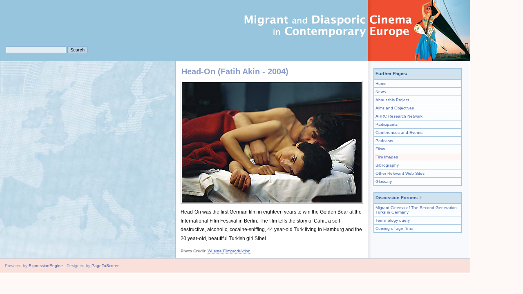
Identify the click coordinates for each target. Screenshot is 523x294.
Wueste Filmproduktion (229, 251)
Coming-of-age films (394, 228)
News (380, 91)
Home (381, 83)
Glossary (383, 181)
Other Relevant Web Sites (400, 173)
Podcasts (384, 140)
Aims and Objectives (394, 108)
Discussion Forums (396, 197)
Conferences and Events (398, 132)
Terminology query (392, 220)
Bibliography (387, 165)
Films (380, 149)
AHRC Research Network (398, 116)
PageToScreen (106, 265)
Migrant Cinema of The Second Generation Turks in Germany (416, 209)
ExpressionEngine (46, 265)
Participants (386, 124)
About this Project (392, 100)
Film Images (386, 157)
